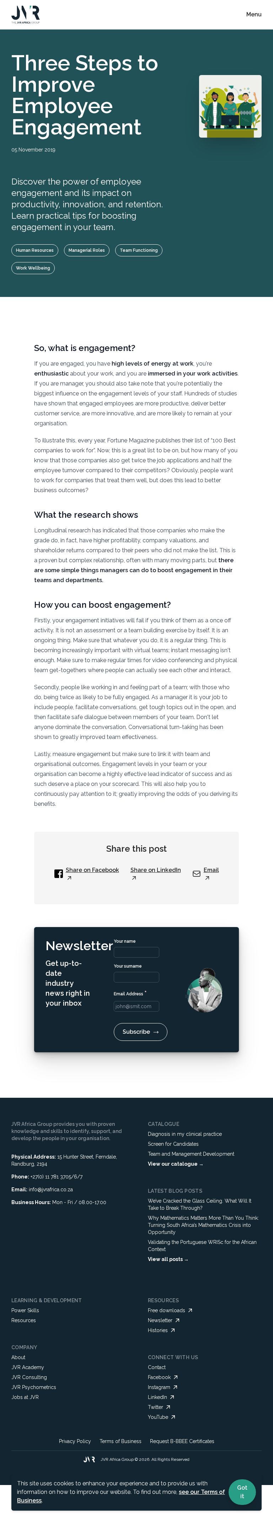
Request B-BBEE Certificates (182, 1441)
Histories (158, 1330)
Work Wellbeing (33, 268)
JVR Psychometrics (33, 1387)
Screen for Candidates (173, 1144)
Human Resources (35, 250)
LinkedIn (157, 1397)
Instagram (159, 1387)
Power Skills (25, 1310)
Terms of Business (120, 1441)
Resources (23, 1320)
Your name (125, 941)
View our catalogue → (176, 1164)
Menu (254, 14)
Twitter (155, 1407)
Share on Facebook (92, 870)
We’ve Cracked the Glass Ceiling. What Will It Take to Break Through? (199, 1204)
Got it (242, 1492)
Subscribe (136, 1031)
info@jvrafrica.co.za (51, 1189)
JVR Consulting (29, 1377)
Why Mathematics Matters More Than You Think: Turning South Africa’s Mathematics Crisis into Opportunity (203, 1225)
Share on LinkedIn (155, 870)
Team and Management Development (191, 1154)
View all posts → (168, 1259)
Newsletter (160, 1320)
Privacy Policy (75, 1441)
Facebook (159, 1377)
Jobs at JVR (25, 1397)
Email (211, 870)
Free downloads (166, 1310)
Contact (157, 1367)
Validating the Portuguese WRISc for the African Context (202, 1245)
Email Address (130, 993)
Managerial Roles (87, 250)
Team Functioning (139, 250)
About (18, 1357)
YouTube (158, 1417)
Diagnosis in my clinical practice (185, 1134)
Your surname (128, 966)
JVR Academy (27, 1367)
